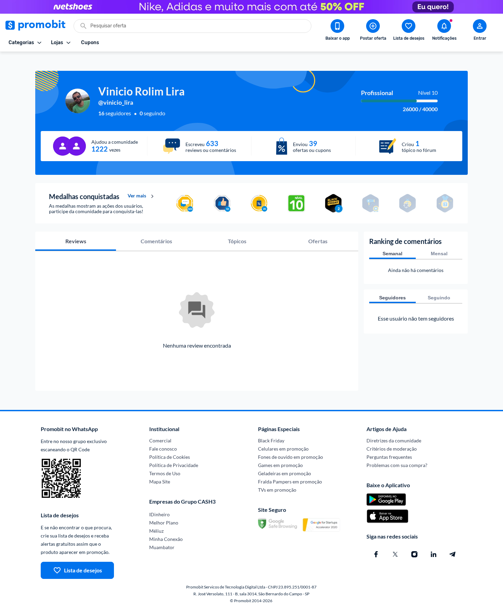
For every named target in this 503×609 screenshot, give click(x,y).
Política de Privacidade (173, 465)
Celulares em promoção (283, 449)
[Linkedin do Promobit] (433, 554)
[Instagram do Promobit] (414, 554)
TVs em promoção (277, 490)
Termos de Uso (164, 473)
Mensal (439, 253)
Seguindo (439, 297)
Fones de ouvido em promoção (290, 457)
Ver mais (137, 195)
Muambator (162, 547)
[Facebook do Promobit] (376, 554)
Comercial (160, 440)
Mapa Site (159, 481)
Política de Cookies (169, 457)
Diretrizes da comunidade (393, 440)
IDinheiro (159, 514)
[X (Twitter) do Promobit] (395, 554)
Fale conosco (163, 449)
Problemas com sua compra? (396, 465)
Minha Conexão (166, 539)
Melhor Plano (163, 523)
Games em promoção (280, 465)
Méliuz (156, 531)
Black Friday (271, 440)
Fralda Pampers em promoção (290, 481)
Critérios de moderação (391, 449)
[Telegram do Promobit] (452, 554)
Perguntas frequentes (389, 457)
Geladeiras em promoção (284, 473)
